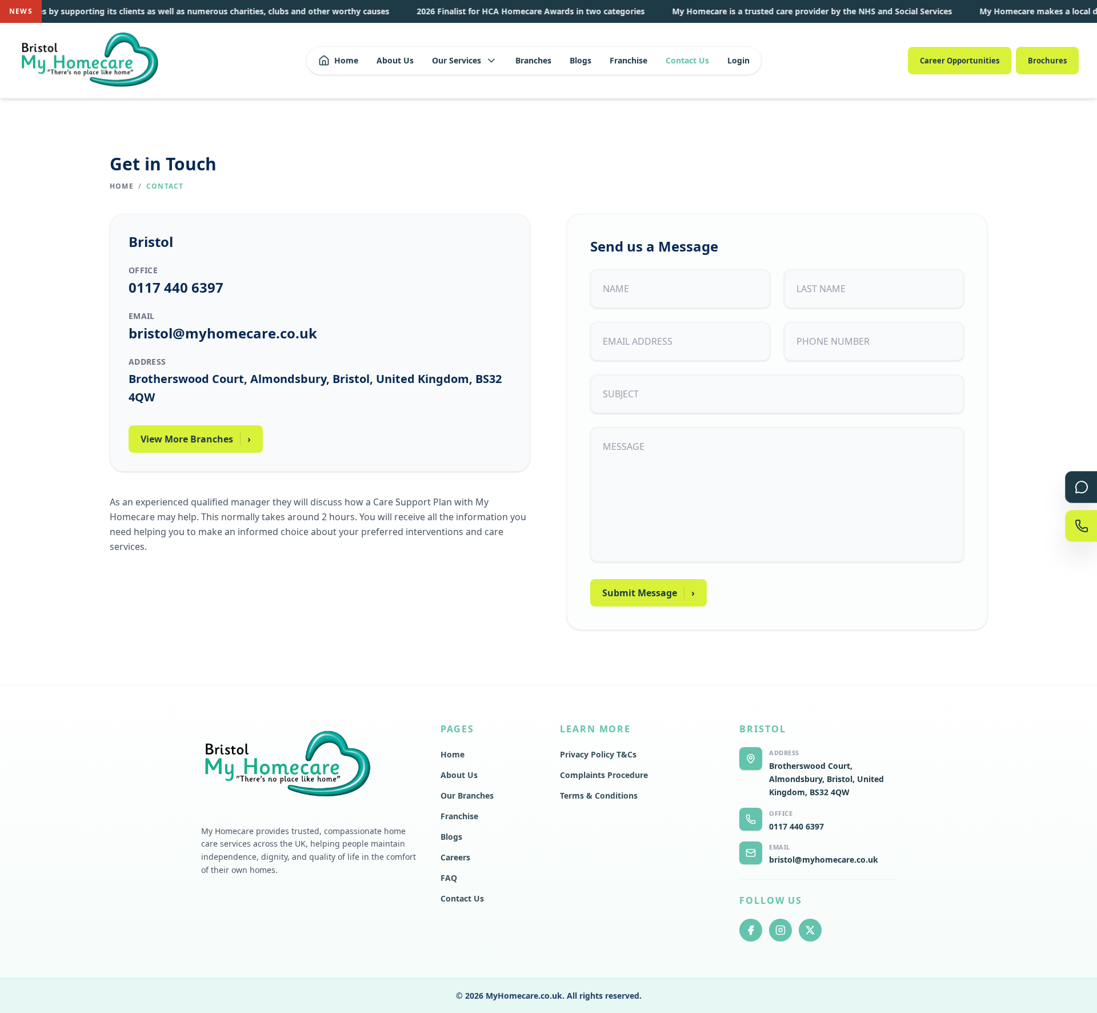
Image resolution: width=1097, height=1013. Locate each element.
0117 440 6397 (176, 287)
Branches (533, 60)
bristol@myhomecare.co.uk (223, 333)
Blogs (580, 60)
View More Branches (196, 439)
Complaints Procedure (604, 774)
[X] (810, 930)
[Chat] (1081, 487)
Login (738, 60)
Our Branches (467, 795)
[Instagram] (780, 930)
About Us (395, 60)
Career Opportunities (959, 60)
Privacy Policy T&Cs (598, 754)
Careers (455, 857)
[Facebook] (750, 930)
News (21, 11)
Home (346, 60)
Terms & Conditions (599, 795)
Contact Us (687, 60)
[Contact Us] (1081, 526)
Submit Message (648, 593)
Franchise (628, 60)
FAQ (449, 877)
